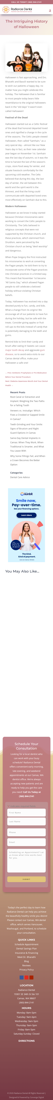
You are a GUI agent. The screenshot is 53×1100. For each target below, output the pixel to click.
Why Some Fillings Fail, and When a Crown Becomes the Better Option (27, 460)
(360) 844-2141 (35, 2)
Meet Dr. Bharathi (26, 957)
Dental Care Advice (20, 477)
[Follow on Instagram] (26, 977)
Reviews (26, 965)
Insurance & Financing (26, 952)
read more (14, 627)
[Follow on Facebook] (22, 977)
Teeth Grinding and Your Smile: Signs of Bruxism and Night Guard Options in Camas (26, 428)
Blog (26, 961)
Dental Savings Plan (26, 948)
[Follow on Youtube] (31, 977)
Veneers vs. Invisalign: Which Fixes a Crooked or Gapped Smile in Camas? (27, 414)
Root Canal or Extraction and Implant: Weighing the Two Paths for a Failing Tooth (27, 401)
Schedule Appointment (26, 944)
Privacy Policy (26, 969)
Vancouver (36, 924)
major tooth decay (14, 350)
